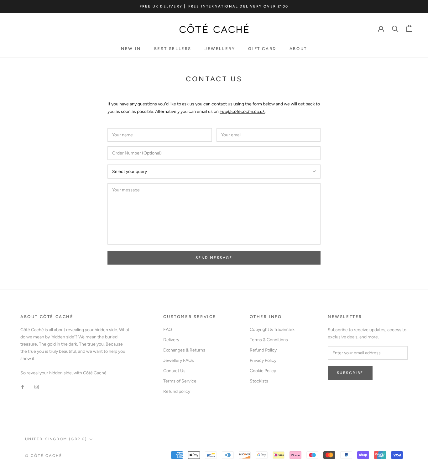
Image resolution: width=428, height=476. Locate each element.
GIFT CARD (262, 48)
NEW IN (131, 48)
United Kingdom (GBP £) (56, 439)
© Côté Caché (43, 455)
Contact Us (174, 370)
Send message (214, 258)
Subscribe (350, 373)
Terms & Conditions (269, 339)
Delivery (171, 339)
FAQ (167, 329)
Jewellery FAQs (178, 360)
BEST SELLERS (172, 48)
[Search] (395, 28)
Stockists (259, 381)
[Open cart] (409, 28)
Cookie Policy (263, 370)
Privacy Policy (263, 360)
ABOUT (298, 48)
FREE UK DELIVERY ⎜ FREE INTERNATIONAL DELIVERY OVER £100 (214, 6)
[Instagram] (36, 386)
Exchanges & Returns (184, 350)
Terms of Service (179, 381)
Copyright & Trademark (272, 329)
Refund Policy (263, 350)
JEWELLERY (220, 48)
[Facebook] (22, 386)
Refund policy (176, 391)
